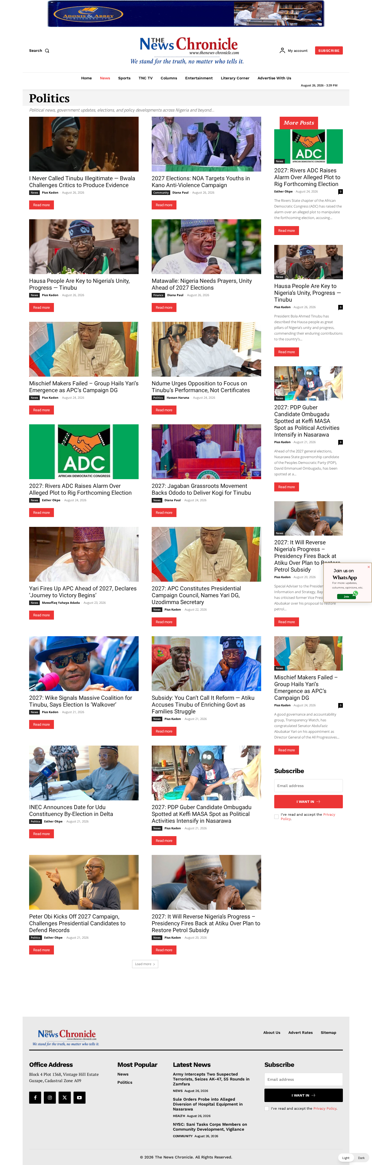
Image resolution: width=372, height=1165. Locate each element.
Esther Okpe (51, 500)
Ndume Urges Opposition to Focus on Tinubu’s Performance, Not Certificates (201, 387)
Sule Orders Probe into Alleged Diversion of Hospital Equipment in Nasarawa (208, 1104)
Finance (158, 295)
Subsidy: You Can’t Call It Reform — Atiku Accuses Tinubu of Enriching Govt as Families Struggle (203, 705)
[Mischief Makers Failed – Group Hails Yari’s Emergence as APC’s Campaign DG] (84, 349)
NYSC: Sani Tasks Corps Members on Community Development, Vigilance (210, 1127)
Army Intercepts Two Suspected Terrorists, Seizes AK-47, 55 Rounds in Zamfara (211, 1079)
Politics (158, 398)
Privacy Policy (324, 1108)
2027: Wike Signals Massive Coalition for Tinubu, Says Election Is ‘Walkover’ (80, 701)
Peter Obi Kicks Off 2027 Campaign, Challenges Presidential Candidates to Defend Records (77, 923)
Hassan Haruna (178, 397)
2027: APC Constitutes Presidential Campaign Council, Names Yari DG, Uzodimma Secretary (196, 595)
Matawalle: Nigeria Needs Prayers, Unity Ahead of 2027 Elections (202, 284)
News (34, 192)
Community (161, 192)
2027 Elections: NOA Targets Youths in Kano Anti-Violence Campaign (201, 181)
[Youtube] (80, 1098)
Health (179, 1116)
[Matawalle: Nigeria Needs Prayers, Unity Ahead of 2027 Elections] (206, 246)
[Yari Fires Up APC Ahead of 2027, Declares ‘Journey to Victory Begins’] (84, 554)
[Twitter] (65, 1098)
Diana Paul (180, 192)
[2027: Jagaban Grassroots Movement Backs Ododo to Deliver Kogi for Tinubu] (206, 451)
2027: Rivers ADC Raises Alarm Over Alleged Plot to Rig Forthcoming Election (80, 489)
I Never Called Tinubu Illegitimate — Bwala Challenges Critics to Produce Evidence (82, 181)
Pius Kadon (50, 192)
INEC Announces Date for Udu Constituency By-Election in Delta (71, 810)
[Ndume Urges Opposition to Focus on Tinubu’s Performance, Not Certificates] (206, 349)
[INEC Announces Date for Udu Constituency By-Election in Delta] (84, 773)
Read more (41, 205)
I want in (305, 802)
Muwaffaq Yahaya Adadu (61, 602)
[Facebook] (35, 1098)
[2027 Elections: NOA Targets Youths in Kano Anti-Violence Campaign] (206, 144)
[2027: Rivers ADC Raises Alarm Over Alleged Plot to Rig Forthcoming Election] (84, 451)
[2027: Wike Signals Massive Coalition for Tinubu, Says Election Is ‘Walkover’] (84, 663)
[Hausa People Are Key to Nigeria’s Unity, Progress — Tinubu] (84, 246)
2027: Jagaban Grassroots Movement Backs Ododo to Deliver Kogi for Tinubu (201, 489)
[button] (40, 50)
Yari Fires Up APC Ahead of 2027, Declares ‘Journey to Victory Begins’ (83, 592)
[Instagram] (50, 1098)
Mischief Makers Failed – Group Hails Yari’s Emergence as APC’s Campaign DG (84, 387)
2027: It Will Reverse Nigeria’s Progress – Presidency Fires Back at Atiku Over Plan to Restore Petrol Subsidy (206, 923)
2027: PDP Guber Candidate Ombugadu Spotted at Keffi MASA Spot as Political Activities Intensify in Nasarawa (202, 814)
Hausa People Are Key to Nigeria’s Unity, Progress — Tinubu (307, 293)
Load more (143, 964)
